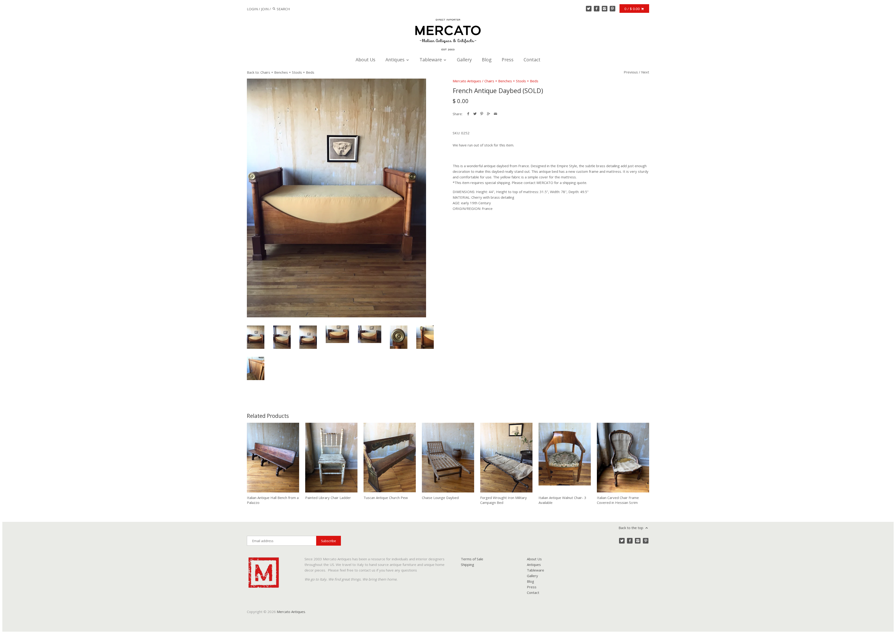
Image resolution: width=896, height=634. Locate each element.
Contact (532, 59)
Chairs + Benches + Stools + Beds (511, 81)
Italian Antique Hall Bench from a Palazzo (273, 500)
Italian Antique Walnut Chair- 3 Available (562, 500)
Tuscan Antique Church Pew (386, 497)
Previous (631, 72)
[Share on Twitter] (475, 113)
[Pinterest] (612, 8)
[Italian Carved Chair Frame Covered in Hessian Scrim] (623, 457)
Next (645, 72)
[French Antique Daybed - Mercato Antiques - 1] (336, 198)
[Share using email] (495, 113)
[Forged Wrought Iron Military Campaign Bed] (506, 457)
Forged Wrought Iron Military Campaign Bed (503, 500)
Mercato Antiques (467, 81)
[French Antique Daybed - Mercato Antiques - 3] (308, 337)
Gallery (464, 59)
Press (508, 59)
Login (252, 9)
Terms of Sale (472, 559)
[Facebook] (596, 8)
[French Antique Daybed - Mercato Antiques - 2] (282, 337)
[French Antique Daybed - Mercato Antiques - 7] (425, 337)
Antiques (395, 59)
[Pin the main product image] (482, 113)
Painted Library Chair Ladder (328, 497)
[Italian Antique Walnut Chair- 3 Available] (565, 457)
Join (265, 9)
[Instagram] (604, 8)
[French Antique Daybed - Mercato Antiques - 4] (337, 334)
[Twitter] (589, 8)
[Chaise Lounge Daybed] (448, 457)
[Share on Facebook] (468, 113)
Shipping (467, 564)
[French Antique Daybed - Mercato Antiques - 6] (398, 337)
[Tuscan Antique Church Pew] (390, 457)
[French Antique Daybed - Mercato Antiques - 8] (255, 368)
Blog (487, 59)
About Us (365, 59)
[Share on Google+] (488, 113)
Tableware (431, 59)
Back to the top (631, 527)
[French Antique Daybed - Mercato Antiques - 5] (369, 334)
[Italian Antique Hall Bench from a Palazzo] (273, 457)
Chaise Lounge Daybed (440, 497)
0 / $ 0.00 (632, 8)
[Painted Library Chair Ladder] (331, 457)
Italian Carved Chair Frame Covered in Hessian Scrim (618, 500)
